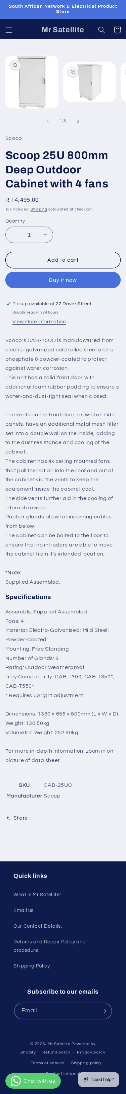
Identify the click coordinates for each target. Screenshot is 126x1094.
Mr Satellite (59, 1044)
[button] (8, 29)
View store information (39, 321)
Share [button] (20, 818)
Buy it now (63, 280)
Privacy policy (91, 1052)
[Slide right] (78, 121)
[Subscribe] (104, 1011)
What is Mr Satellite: (37, 894)
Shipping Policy (31, 966)
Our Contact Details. (37, 926)
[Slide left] (47, 121)
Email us (23, 910)
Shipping (39, 209)
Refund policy (56, 1052)
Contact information (66, 1074)
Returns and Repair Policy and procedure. (49, 946)
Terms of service (48, 1063)
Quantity (15, 221)
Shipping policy (86, 1063)
